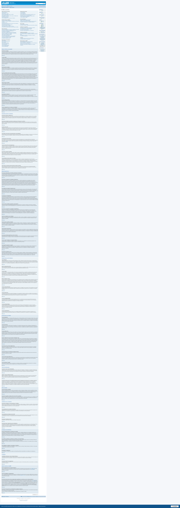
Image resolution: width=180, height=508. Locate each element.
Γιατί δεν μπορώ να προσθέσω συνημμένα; (7, 34)
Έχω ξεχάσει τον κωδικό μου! (5, 16)
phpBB (6, 141)
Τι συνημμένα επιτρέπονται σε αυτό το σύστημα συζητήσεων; (27, 38)
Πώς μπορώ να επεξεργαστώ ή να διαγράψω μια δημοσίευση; (9, 30)
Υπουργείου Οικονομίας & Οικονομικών (42, 51)
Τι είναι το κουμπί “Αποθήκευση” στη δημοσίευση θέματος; (8, 36)
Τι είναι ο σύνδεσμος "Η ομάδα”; (23, 17)
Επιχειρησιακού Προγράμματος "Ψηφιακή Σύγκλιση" (42, 45)
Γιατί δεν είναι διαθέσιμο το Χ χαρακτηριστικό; (25, 42)
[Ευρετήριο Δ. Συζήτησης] (6, 3)
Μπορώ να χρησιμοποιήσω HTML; (6, 41)
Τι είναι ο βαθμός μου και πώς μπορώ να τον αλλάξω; (8, 26)
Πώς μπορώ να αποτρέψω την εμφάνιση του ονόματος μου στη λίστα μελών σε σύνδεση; (10, 21)
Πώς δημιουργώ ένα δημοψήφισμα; (6, 31)
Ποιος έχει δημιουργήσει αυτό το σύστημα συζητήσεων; (26, 41)
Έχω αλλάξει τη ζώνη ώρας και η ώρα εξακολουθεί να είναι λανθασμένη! (10, 23)
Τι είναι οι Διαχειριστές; (22, 12)
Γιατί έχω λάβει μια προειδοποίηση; (6, 35)
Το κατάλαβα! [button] (175, 506)
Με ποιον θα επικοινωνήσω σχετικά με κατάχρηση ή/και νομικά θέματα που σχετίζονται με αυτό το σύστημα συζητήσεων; (28, 43)
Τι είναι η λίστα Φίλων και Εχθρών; (24, 24)
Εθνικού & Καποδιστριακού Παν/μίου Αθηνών (42, 36)
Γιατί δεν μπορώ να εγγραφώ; (5, 13)
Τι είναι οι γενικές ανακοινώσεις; (5, 43)
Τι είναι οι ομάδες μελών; (23, 13)
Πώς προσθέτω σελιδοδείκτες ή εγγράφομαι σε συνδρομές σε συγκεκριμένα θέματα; (29, 34)
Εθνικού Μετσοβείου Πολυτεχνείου (42, 37)
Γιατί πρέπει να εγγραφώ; (5, 12)
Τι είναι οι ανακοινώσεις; (4, 44)
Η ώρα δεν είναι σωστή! (4, 22)
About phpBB (32, 469)
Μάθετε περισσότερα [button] (42, 506)
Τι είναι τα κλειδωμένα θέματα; (5, 45)
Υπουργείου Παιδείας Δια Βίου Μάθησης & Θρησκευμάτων (42, 50)
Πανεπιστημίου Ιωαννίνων (42, 38)
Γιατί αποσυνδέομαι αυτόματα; (5, 17)
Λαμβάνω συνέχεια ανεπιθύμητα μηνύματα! (25, 20)
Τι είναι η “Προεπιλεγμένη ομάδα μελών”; (25, 16)
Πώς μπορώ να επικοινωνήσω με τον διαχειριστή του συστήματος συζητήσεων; (27, 44)
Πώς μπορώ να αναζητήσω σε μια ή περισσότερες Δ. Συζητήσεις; (27, 27)
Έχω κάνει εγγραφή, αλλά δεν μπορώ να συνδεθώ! (8, 14)
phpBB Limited (33, 468)
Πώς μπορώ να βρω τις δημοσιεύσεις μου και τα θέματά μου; (27, 30)
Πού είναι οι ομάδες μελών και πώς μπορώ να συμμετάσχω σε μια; (27, 14)
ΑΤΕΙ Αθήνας (42, 40)
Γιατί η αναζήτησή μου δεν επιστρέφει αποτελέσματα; (26, 28)
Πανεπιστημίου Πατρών (42, 39)
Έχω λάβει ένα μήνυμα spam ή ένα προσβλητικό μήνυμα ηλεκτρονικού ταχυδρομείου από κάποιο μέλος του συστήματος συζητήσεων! (28, 21)
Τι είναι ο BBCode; (4, 40)
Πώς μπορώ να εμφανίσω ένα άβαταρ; (6, 25)
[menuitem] (9, 6)
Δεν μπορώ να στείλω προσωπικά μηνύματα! (25, 19)
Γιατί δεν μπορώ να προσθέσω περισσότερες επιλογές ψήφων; (9, 32)
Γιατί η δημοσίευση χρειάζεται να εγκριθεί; (6, 37)
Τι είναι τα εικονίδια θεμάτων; (5, 46)
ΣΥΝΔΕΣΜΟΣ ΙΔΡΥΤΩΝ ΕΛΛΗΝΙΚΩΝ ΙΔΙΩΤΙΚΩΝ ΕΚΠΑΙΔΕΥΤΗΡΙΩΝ (42, 28)
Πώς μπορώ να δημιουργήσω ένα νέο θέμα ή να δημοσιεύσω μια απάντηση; (10, 29)
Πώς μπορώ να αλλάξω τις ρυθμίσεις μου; (6, 20)
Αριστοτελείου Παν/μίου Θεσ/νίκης (42, 35)
